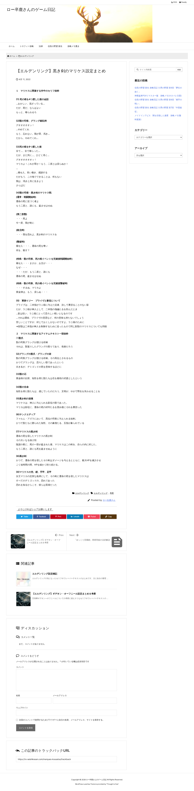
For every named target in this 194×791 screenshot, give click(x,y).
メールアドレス (60, 695)
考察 (112, 493)
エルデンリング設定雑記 (44, 573)
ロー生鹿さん (109, 500)
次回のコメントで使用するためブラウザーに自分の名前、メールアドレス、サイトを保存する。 (62, 720)
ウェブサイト (22, 707)
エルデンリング (27, 56)
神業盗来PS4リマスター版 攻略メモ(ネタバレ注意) (158, 95)
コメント (20, 667)
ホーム (12, 56)
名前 (18, 695)
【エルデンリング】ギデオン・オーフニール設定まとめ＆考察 (64, 593)
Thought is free (112, 784)
